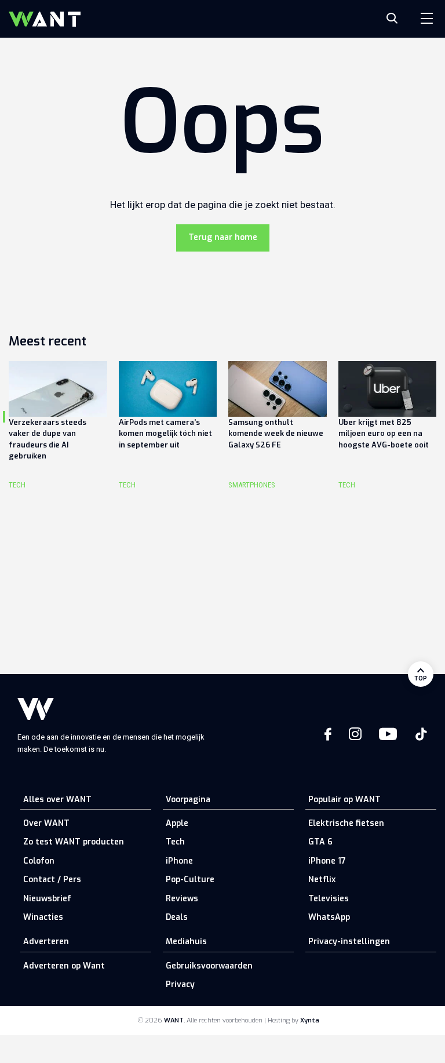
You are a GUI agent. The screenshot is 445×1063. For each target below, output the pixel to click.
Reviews (182, 898)
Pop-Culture (190, 879)
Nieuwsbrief (47, 898)
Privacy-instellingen (349, 941)
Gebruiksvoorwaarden (209, 965)
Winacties (43, 917)
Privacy (180, 984)
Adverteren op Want (64, 965)
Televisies (328, 898)
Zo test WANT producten (73, 841)
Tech (175, 841)
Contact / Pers (52, 879)
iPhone (179, 861)
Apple (177, 823)
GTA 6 (320, 841)
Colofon (38, 861)
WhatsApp (329, 917)
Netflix (321, 879)
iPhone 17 (327, 861)
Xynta (309, 1020)
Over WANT (46, 823)
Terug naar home (222, 237)
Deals (177, 917)
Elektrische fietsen (346, 823)
